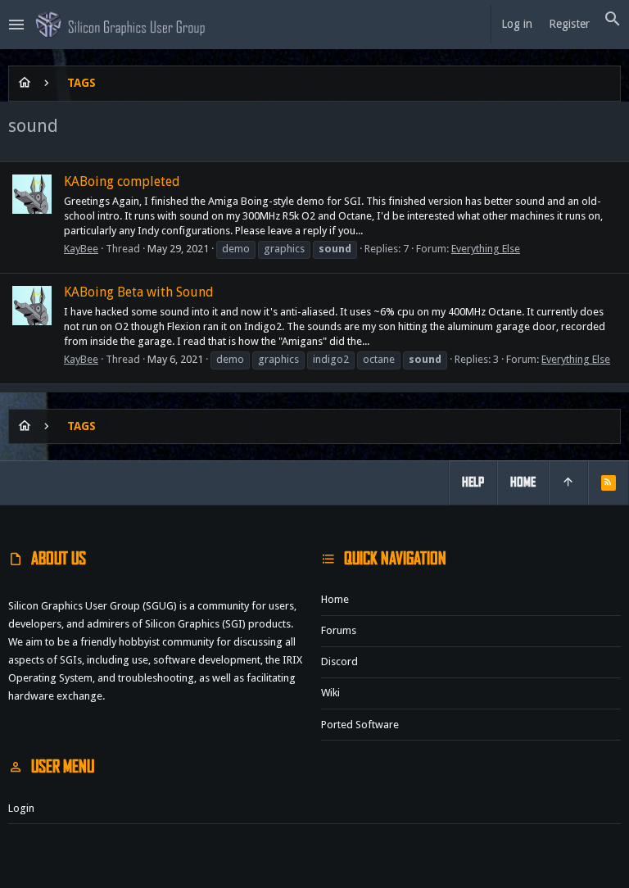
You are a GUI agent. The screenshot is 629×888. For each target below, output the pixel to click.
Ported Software (360, 724)
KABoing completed (122, 181)
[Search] (612, 19)
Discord (339, 661)
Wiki (330, 692)
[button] (17, 24)
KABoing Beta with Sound (139, 292)
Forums (338, 630)
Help (473, 482)
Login (21, 808)
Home (335, 599)
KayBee (81, 248)
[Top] (568, 482)
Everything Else (485, 248)
